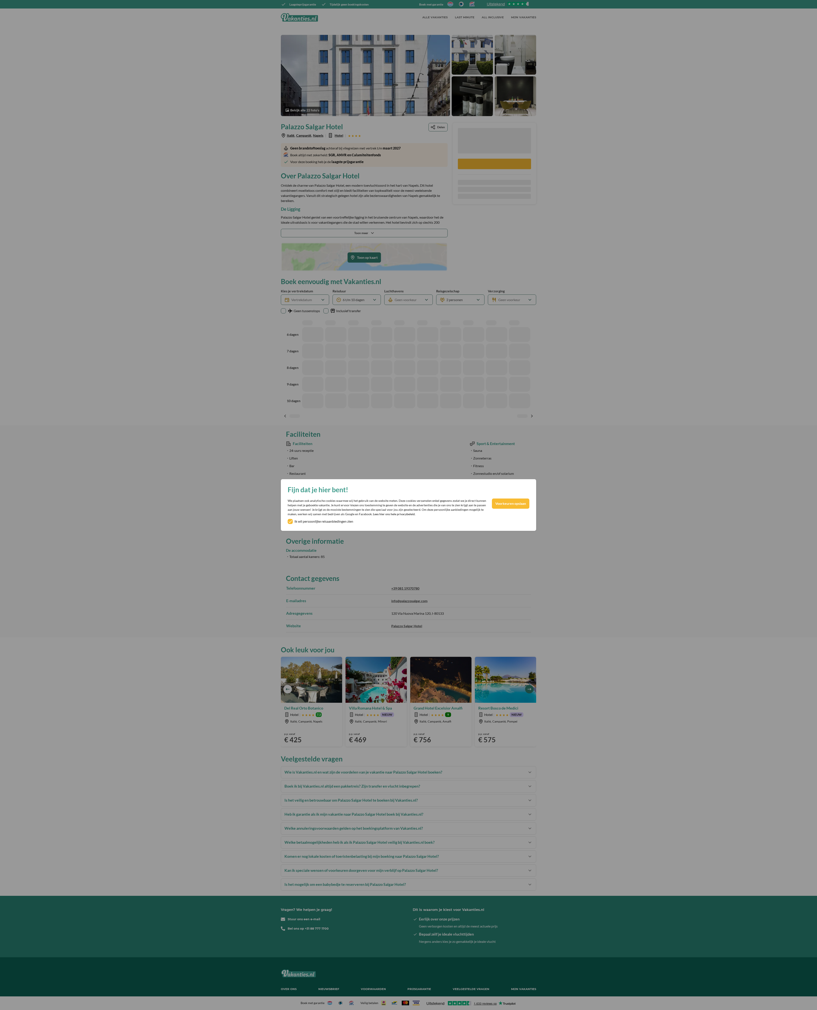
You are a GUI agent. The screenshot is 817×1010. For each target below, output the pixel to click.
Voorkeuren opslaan (510, 504)
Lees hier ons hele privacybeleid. (394, 514)
